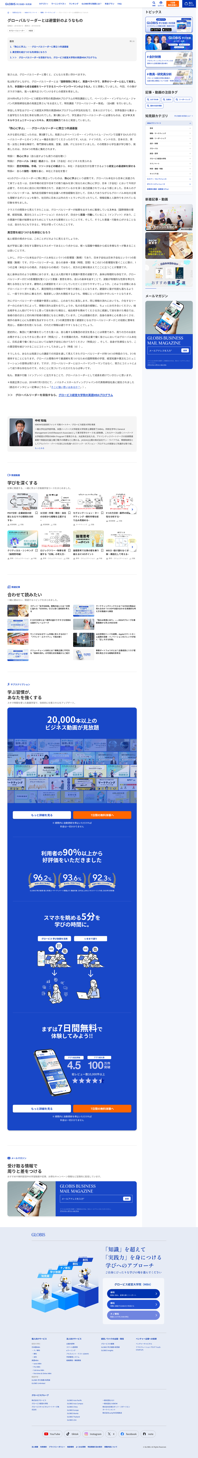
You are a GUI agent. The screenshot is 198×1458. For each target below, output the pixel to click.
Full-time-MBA (39, 1370)
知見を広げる (17, 12)
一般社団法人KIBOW (110, 1403)
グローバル (154, 148)
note (150, 1434)
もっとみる (39, 448)
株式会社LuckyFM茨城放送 (112, 1413)
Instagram (95, 1434)
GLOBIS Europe (73, 1410)
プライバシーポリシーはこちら (69, 1211)
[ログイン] (161, 4)
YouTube (55, 1434)
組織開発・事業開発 (73, 1360)
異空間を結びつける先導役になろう (29, 52)
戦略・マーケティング (48, 12)
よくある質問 (81, 1447)
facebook (131, 1434)
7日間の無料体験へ (102, 815)
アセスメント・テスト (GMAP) (77, 1354)
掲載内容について (110, 1447)
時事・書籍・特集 (156, 169)
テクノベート (154, 163)
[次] (132, 509)
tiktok (75, 1434)
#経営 (31, 30)
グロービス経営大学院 (158, 158)
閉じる (132, 41)
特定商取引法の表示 (95, 1447)
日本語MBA (36, 1347)
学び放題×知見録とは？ (182, 116)
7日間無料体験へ (172, 3)
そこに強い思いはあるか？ (65, 387)
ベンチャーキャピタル (144, 1344)
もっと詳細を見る (42, 815)
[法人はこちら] (189, 4)
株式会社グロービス (39, 1400)
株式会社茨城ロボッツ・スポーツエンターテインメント (116, 1408)
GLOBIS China (72, 1407)
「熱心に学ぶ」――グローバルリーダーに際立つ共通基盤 (40, 46)
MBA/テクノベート (31, 12)
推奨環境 (70, 1447)
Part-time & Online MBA (42, 1373)
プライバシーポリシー (57, 1447)
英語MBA (35, 1360)
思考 (151, 128)
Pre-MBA (37, 1367)
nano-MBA (37, 1363)
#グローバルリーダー (17, 30)
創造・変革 (154, 153)
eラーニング (70, 1350)
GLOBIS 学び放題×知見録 (41, 1380)
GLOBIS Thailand (73, 1417)
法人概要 (35, 1447)
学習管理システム (72, 1357)
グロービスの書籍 (107, 1344)
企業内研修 (70, 1344)
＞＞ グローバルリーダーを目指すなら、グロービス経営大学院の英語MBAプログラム (55, 57)
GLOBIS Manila (72, 1413)
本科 (123, 1293)
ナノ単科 (119, 1315)
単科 (122, 1304)
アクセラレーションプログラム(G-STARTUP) (148, 1348)
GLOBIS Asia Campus (75, 1403)
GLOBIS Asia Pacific (74, 1400)
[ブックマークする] (36, 512)
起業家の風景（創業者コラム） (158, 189)
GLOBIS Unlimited (38, 1383)
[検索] (154, 4)
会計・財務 (154, 143)
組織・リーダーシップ (158, 138)
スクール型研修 (72, 1347)
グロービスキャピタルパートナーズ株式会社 (45, 1408)
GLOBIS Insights (107, 1350)
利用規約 (43, 1447)
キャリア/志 (154, 174)
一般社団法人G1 (108, 1400)
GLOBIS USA (72, 1420)
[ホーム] (8, 12)
